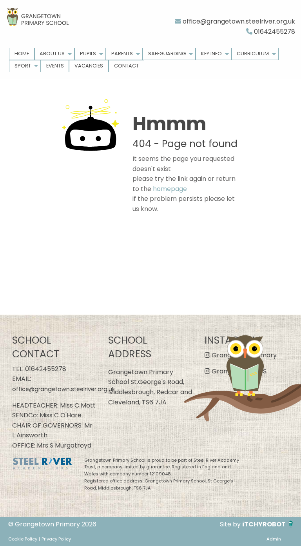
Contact (126, 65)
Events (55, 65)
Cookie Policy (22, 539)
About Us (52, 53)
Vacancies (88, 65)
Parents (122, 53)
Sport (23, 65)
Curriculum (253, 53)
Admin (274, 539)
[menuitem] (21, 54)
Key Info (211, 53)
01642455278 (273, 31)
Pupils (88, 53)
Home (22, 53)
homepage (170, 188)
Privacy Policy (56, 539)
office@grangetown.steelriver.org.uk (238, 21)
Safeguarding (167, 53)
